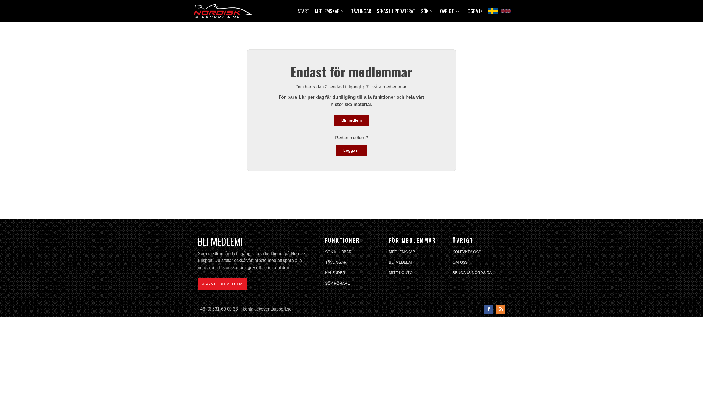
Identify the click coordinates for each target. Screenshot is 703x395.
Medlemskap (327, 11)
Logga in (474, 11)
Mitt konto (401, 272)
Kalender (335, 272)
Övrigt (447, 11)
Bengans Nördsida (472, 272)
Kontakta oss (467, 252)
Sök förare (337, 283)
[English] (506, 11)
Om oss (460, 262)
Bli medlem (351, 120)
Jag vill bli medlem (222, 284)
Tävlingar (361, 11)
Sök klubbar (338, 252)
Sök (425, 11)
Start (303, 11)
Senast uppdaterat (396, 11)
